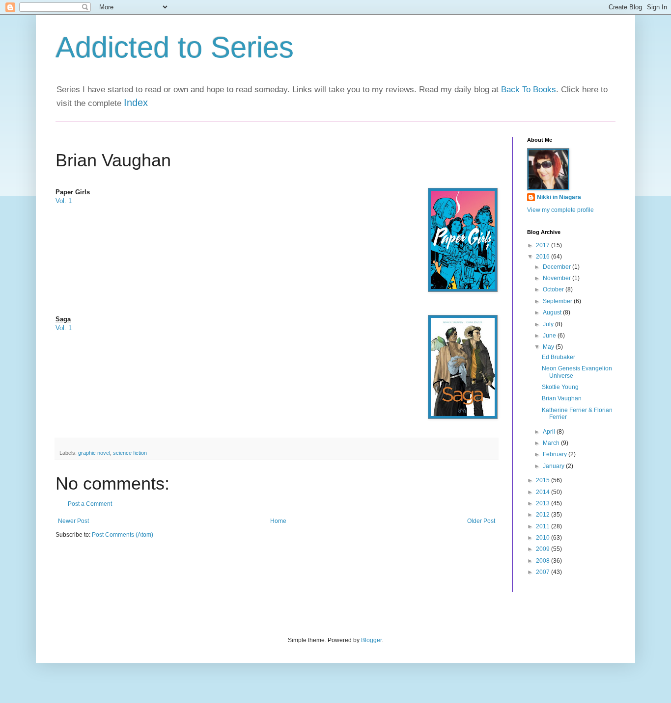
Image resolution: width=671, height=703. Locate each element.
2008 (543, 560)
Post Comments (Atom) (122, 534)
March (552, 443)
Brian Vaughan (562, 398)
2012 (543, 514)
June (550, 335)
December (557, 266)
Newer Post (73, 521)
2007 (543, 572)
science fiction (130, 453)
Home (278, 521)
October (554, 289)
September (558, 301)
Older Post (481, 521)
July (549, 324)
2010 (543, 537)
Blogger (371, 640)
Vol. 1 (64, 201)
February (555, 454)
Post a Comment (90, 503)
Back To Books (528, 89)
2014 (543, 492)
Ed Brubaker (558, 357)
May (549, 346)
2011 (543, 526)
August (553, 312)
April (550, 431)
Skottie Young (560, 387)
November (557, 278)
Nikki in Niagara (559, 197)
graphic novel (94, 453)
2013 (543, 503)
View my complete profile (560, 210)
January (554, 466)
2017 (543, 245)
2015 (543, 480)
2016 (543, 256)
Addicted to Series (175, 47)
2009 (543, 549)
